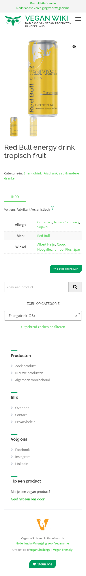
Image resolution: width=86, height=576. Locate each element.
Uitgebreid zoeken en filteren (43, 327)
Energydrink (33, 173)
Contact (21, 415)
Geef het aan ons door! (28, 499)
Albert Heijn (46, 244)
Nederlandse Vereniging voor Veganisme (42, 543)
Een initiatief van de (42, 5)
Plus (68, 249)
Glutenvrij (44, 222)
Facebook (22, 449)
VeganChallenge (39, 550)
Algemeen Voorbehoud (32, 380)
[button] (75, 47)
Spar (76, 249)
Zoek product (25, 366)
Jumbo (59, 249)
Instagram (22, 456)
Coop (61, 244)
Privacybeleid (25, 422)
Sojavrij (43, 227)
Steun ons (44, 564)
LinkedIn (21, 463)
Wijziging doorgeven (65, 269)
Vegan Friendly (63, 550)
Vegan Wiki (46, 18)
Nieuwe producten (29, 373)
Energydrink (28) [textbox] (41, 315)
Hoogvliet (44, 249)
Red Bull (43, 235)
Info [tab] (15, 196)
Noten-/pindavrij (66, 222)
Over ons (22, 408)
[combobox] (43, 316)
